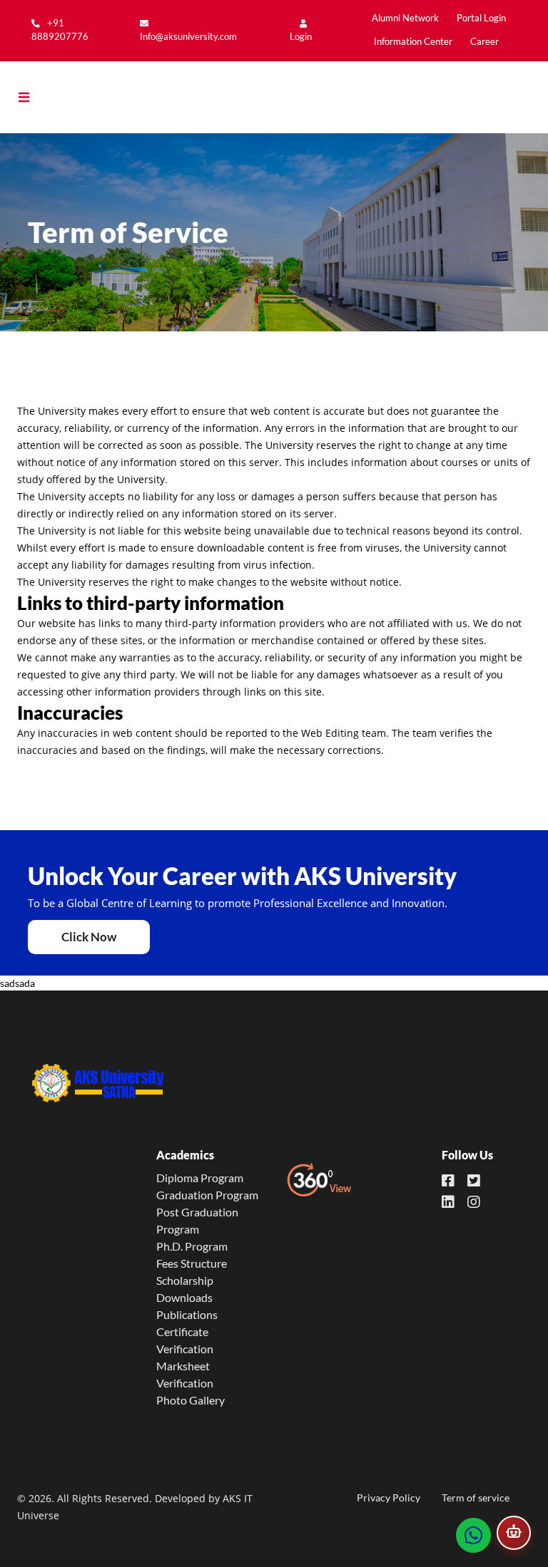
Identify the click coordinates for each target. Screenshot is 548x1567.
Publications (187, 1314)
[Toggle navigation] (34, 98)
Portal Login (481, 18)
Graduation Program (207, 1194)
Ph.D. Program (192, 1246)
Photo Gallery (190, 1400)
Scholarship (184, 1280)
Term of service (475, 1497)
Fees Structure (191, 1263)
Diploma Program (199, 1177)
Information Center (413, 41)
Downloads (184, 1297)
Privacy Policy (388, 1497)
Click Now (88, 936)
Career (484, 41)
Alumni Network (405, 18)
